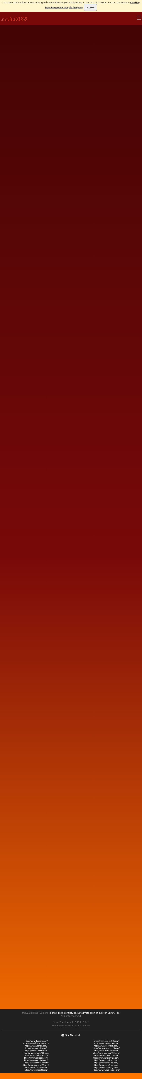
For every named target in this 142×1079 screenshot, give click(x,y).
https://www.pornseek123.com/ (106, 1048)
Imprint (53, 1012)
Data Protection (86, 1012)
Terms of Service (67, 1012)
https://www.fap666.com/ (36, 1050)
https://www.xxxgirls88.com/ (106, 1041)
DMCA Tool (114, 1012)
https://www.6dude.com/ (36, 1048)
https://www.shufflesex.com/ (35, 1055)
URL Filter (101, 1012)
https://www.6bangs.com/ (36, 1046)
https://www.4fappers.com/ (36, 1041)
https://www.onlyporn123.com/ (106, 1058)
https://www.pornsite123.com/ (36, 1053)
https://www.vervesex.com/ (36, 1058)
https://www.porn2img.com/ (106, 1063)
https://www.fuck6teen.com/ (106, 1046)
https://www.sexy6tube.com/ (106, 1043)
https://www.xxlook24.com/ (36, 1070)
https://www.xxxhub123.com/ (36, 1063)
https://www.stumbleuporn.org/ (106, 1070)
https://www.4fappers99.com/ (36, 1043)
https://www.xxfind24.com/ (36, 1067)
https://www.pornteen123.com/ (106, 1053)
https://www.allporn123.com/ (106, 1055)
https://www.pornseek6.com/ (106, 1050)
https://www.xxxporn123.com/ (36, 1065)
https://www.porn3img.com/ (106, 1065)
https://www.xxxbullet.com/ (36, 1060)
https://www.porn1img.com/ (106, 1060)
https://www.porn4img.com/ (106, 1067)
